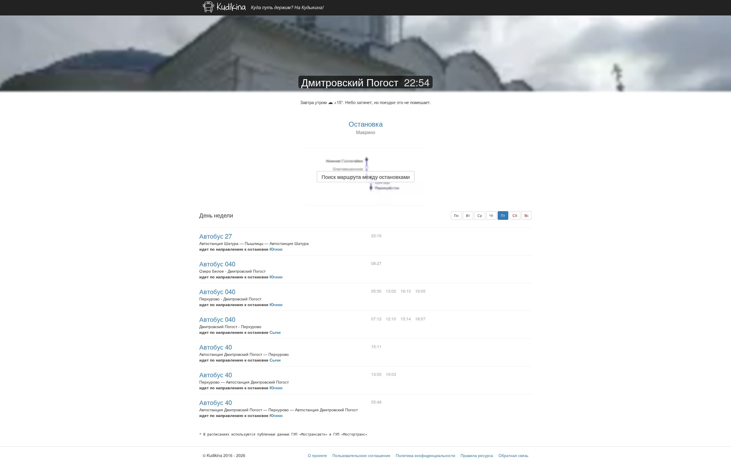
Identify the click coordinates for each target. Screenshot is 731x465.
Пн (456, 215)
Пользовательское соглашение (361, 455)
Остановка (366, 124)
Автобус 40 (215, 346)
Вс (527, 215)
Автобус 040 (217, 263)
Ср (479, 215)
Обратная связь (513, 455)
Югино (276, 249)
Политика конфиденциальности (425, 455)
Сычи (275, 332)
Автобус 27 (215, 235)
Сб (515, 215)
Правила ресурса (477, 455)
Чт (491, 215)
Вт (468, 215)
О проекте (317, 455)
